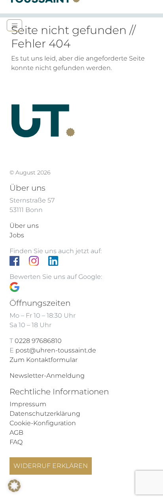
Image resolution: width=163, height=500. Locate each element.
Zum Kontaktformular (43, 360)
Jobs (16, 235)
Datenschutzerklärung (44, 413)
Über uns (24, 225)
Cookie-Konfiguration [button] (42, 423)
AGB (16, 432)
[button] (14, 486)
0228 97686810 (38, 341)
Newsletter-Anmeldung (47, 375)
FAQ (16, 442)
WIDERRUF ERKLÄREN (50, 466)
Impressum (27, 404)
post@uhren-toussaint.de (55, 350)
